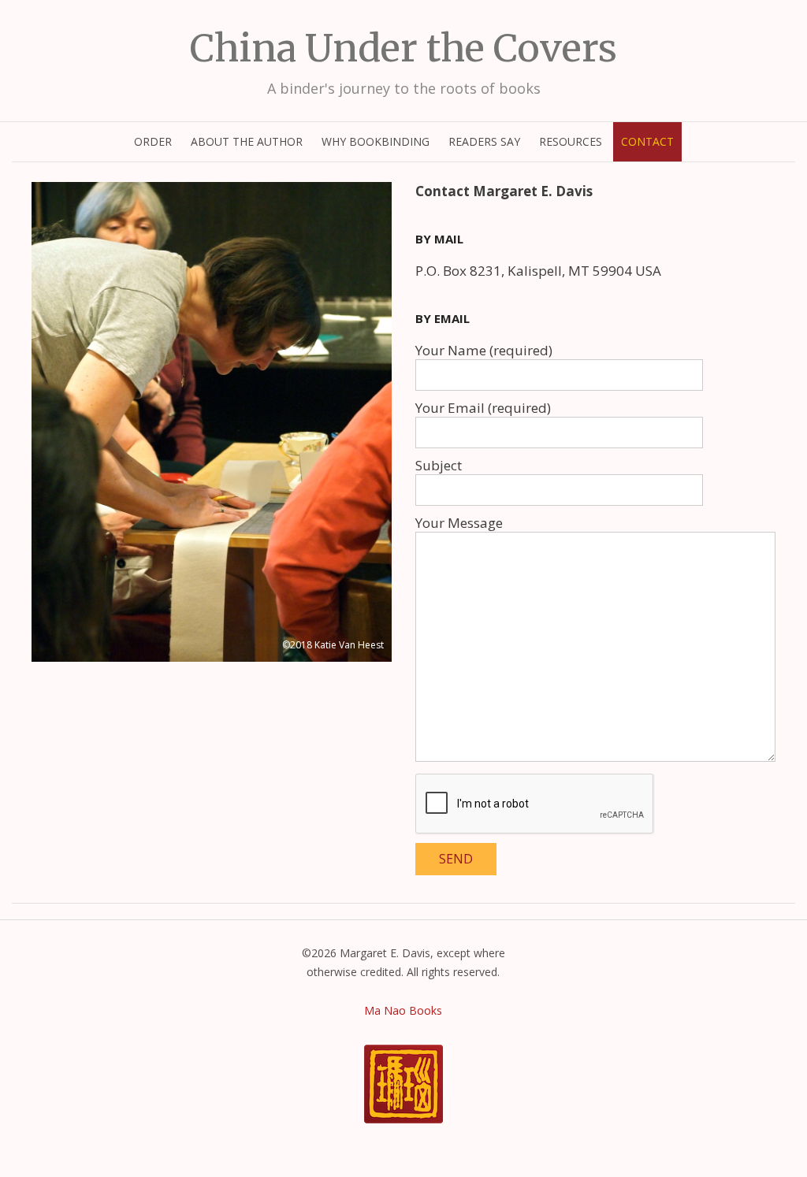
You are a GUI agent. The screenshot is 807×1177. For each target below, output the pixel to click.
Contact (647, 141)
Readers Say (484, 141)
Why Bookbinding (376, 141)
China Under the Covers (403, 48)
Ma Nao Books (403, 1010)
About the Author (247, 141)
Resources (570, 141)
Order (153, 141)
